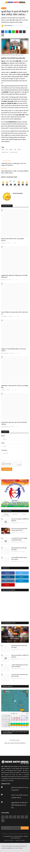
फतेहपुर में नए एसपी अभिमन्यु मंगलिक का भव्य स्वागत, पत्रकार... (13, 350)
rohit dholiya (4, 316)
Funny (15, 185)
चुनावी (3, 149)
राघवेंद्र (11, 149)
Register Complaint (20, 840)
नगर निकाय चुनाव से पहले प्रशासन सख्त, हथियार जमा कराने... (19, 675)
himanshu (3, 279)
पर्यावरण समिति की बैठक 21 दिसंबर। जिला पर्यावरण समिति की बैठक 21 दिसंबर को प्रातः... (14, 172)
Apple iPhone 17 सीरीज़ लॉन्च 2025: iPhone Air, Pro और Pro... (19, 805)
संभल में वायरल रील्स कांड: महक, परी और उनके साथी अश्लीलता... (14, 423)
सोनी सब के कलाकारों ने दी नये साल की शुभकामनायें (19, 789)
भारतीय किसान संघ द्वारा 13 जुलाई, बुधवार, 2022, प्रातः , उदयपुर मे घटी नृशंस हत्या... (13, 164)
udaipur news (5, 152)
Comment (4, 450)
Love (11, 185)
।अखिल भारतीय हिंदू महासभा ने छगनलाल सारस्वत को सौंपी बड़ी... (19, 665)
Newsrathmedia (8, 25)
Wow (27, 185)
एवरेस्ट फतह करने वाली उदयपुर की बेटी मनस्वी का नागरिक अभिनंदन (19, 529)
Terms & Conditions (9, 840)
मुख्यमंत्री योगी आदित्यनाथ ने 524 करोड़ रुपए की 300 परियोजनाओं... (14, 276)
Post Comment (7, 469)
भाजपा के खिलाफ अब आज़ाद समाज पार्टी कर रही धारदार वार (14, 313)
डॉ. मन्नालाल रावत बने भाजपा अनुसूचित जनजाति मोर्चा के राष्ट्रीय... (19, 539)
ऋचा (7, 149)
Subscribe (25, 828)
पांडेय (15, 149)
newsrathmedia (13, 152)
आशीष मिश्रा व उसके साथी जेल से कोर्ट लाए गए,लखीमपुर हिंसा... (14, 386)
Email (2, 443)
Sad (23, 185)
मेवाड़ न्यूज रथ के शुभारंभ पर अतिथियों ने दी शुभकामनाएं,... (19, 519)
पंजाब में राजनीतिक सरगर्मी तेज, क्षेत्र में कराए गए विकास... (19, 558)
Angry (19, 185)
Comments (5, 432)
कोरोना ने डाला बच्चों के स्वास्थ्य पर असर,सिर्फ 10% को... (19, 796)
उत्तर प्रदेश (4, 8)
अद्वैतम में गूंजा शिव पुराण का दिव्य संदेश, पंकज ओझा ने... (19, 548)
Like (3, 185)
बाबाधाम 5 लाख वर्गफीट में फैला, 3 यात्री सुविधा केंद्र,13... (12, 239)
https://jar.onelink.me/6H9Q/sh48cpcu (15, 743)
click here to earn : (15, 740)
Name (3, 436)
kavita (2, 243)
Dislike (7, 185)
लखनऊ (19, 149)
